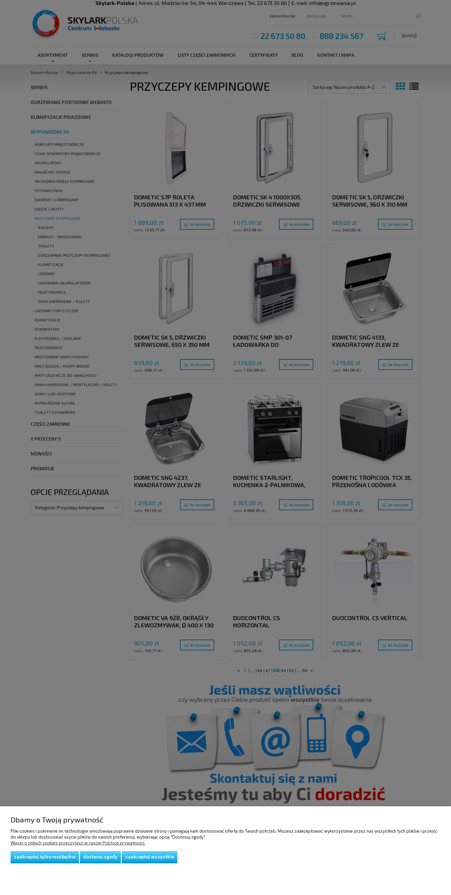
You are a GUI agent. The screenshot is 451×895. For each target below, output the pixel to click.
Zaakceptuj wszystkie (149, 856)
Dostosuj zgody (100, 856)
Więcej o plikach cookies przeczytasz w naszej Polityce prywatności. (78, 842)
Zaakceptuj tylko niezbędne (45, 856)
